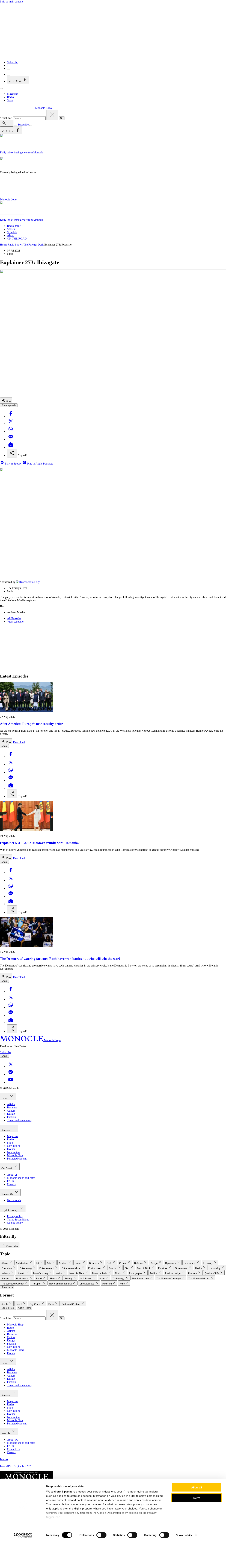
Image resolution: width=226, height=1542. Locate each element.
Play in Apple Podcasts (39, 463)
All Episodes (14, 618)
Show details (184, 1535)
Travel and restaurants (19, 1120)
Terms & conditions (18, 1219)
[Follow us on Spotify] (10, 1074)
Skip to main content (11, 1)
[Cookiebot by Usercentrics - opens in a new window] (22, 1535)
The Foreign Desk (33, 244)
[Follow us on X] (10, 1066)
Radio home (14, 225)
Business (12, 1107)
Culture (11, 1110)
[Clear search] (52, 115)
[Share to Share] (12, 453)
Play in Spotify (13, 463)
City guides (13, 1145)
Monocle (6, 1433)
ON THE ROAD (17, 238)
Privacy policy (15, 1216)
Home (3, 244)
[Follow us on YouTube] (10, 1082)
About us (12, 1174)
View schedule (15, 621)
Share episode (8, 405)
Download (19, 742)
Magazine (12, 93)
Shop (10, 100)
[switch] (101, 1535)
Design (11, 1113)
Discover (6, 1130)
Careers (11, 1184)
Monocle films (15, 1155)
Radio (10, 96)
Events (11, 1148)
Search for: (6, 117)
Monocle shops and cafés (21, 1177)
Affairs (11, 1104)
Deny (196, 1497)
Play (8, 401)
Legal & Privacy (9, 1210)
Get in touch (14, 1200)
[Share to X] (10, 423)
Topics (5, 1098)
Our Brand (7, 1168)
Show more (7, 1287)
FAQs (10, 1180)
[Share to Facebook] (10, 415)
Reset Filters (7, 1308)
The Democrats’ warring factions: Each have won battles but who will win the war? (60, 958)
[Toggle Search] (6, 123)
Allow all (196, 1487)
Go (61, 118)
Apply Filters (24, 1308)
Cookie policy (15, 1222)
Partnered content (16, 1158)
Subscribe (12, 62)
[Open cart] (8, 75)
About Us (12, 1439)
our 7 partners (65, 1491)
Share (4, 746)
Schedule (12, 232)
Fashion (11, 1116)
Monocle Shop (15, 1324)
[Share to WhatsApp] (10, 431)
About (10, 235)
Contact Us (7, 1194)
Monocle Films (15, 1349)
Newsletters (13, 1152)
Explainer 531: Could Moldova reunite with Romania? (40, 843)
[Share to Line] (10, 439)
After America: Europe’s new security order (32, 724)
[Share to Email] (10, 447)
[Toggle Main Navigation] (1, 88)
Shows (11, 228)
